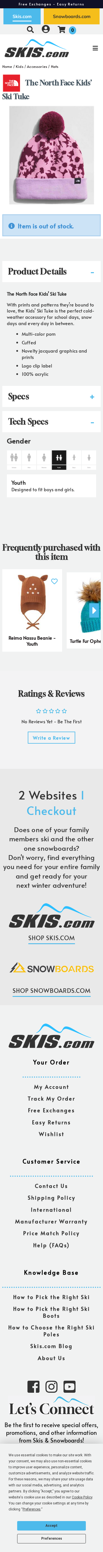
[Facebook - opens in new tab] (33, 1386)
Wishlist (51, 1134)
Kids (19, 66)
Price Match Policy (51, 1233)
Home (7, 66)
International (51, 1210)
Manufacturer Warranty (51, 1221)
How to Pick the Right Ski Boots (51, 1312)
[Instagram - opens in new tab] (51, 1386)
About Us (52, 1358)
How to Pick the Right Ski (51, 1297)
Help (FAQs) (51, 1245)
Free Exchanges (51, 1110)
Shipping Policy (52, 1198)
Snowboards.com (71, 16)
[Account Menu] (45, 29)
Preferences (51, 1539)
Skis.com (22, 16)
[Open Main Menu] (86, 48)
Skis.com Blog (51, 1346)
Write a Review (51, 737)
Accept (51, 1526)
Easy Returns (51, 1122)
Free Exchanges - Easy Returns (51, 4)
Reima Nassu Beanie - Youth (32, 640)
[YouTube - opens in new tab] (70, 1386)
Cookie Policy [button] (82, 1497)
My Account (51, 1087)
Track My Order (51, 1098)
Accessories (37, 66)
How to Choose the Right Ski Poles (51, 1331)
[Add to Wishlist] (54, 578)
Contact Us (51, 1186)
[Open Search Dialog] (30, 29)
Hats (55, 66)
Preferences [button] (32, 1509)
